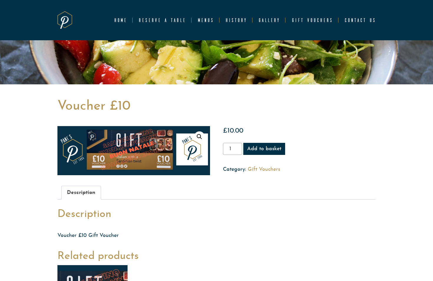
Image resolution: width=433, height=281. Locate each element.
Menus (205, 20)
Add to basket (264, 149)
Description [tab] (81, 192)
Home (120, 20)
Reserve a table (162, 20)
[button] (199, 136)
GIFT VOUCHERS (312, 20)
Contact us (360, 20)
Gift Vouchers (264, 169)
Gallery (269, 20)
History (236, 20)
